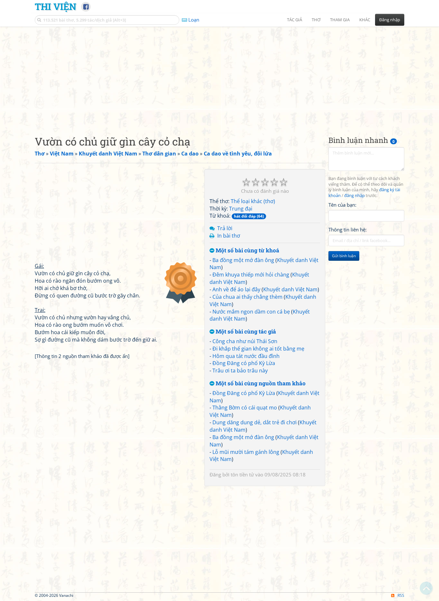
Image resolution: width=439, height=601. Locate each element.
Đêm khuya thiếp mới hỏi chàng (250, 274)
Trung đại (240, 208)
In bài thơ (228, 235)
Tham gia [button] (340, 20)
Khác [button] (364, 20)
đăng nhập (354, 196)
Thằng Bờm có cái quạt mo (244, 407)
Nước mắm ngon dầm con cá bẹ (251, 311)
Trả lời (224, 228)
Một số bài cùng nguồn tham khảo (260, 383)
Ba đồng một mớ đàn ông (243, 260)
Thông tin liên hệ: (347, 230)
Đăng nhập (389, 20)
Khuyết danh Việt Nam (290, 289)
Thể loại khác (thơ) (253, 201)
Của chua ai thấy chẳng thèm (247, 296)
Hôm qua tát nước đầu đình (246, 356)
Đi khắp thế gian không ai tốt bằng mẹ (258, 348)
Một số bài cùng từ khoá (246, 251)
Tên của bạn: (342, 205)
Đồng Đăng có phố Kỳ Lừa (243, 363)
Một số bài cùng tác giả (245, 332)
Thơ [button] (316, 20)
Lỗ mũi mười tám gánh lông (245, 451)
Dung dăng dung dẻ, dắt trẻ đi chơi (254, 422)
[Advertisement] (219, 76)
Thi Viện (55, 6)
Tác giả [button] (294, 20)
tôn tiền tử (242, 474)
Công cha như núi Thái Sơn (244, 341)
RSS (401, 595)
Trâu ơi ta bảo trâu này (240, 370)
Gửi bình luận (344, 256)
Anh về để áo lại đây (236, 289)
